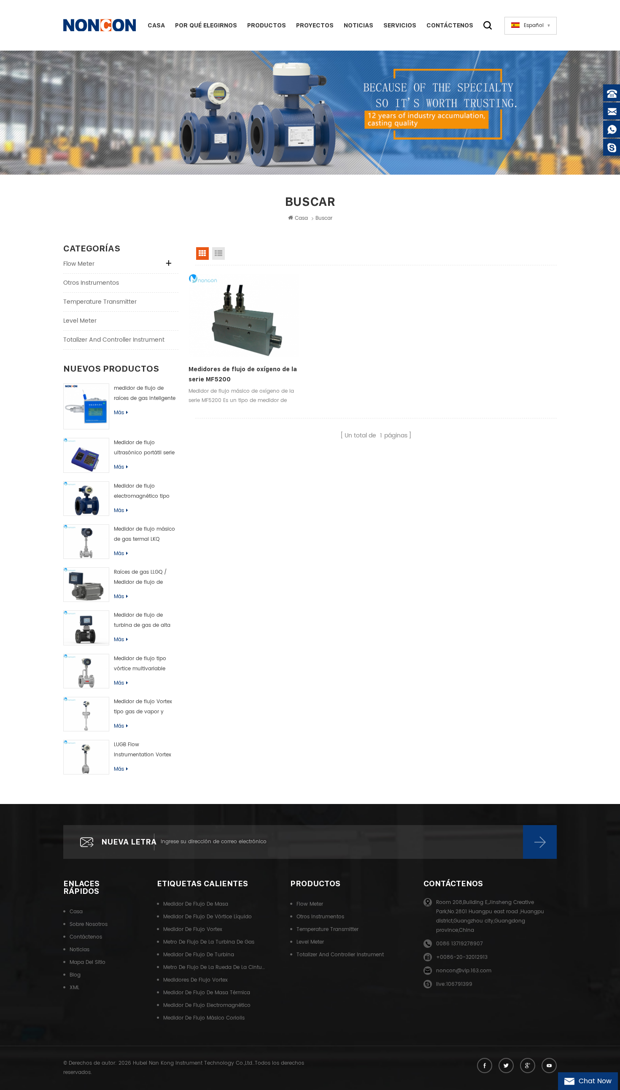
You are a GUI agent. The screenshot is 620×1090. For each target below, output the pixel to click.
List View (218, 253)
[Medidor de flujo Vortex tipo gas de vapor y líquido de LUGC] (86, 714)
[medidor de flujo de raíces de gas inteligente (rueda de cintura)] (86, 406)
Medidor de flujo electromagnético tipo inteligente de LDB (142, 492)
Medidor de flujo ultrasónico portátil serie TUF (144, 448)
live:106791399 (454, 984)
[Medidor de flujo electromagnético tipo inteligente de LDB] (86, 498)
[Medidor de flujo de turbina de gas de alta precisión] (86, 628)
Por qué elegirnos (206, 25)
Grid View (202, 253)
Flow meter (78, 264)
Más (119, 413)
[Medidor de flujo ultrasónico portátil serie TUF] (86, 455)
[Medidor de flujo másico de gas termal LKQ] (86, 541)
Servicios (399, 25)
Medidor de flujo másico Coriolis (204, 1018)
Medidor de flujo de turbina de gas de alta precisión (142, 621)
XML (74, 988)
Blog (75, 975)
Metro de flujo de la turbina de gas (208, 942)
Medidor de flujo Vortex (192, 929)
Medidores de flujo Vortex (195, 980)
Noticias (358, 25)
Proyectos (315, 25)
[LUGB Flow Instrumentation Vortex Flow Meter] (86, 757)
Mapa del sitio (87, 962)
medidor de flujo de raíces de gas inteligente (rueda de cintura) (144, 394)
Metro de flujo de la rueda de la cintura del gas (214, 967)
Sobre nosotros (89, 924)
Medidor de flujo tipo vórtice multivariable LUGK (140, 664)
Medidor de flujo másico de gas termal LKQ (144, 534)
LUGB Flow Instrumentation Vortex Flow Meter (142, 750)
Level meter (80, 321)
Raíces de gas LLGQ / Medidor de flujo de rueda (140, 578)
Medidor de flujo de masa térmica (206, 993)
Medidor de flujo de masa (195, 904)
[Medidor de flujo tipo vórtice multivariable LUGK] (86, 671)
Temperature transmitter (100, 302)
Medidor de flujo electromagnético (207, 1005)
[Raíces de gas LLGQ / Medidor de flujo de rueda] (86, 585)
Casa (156, 25)
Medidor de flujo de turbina (198, 955)
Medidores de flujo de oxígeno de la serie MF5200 (243, 374)
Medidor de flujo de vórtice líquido (207, 917)
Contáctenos (449, 25)
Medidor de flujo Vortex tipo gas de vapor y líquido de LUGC (143, 707)
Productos (266, 25)
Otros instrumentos (91, 283)
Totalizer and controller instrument (113, 340)
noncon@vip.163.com (463, 971)
